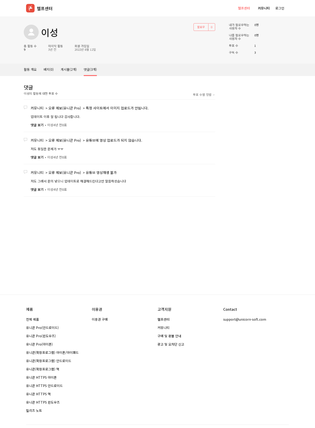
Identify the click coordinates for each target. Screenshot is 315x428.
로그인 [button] (279, 8)
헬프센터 (244, 8)
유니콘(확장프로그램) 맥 (42, 369)
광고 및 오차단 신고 (171, 344)
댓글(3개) (90, 69)
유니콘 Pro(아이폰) (39, 344)
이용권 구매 (100, 319)
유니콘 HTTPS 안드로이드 (44, 385)
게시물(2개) (69, 69)
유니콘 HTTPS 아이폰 (41, 377)
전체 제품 (32, 319)
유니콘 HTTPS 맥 (38, 394)
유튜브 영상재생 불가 (101, 172)
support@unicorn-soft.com (244, 319)
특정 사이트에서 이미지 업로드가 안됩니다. (117, 108)
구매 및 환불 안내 (169, 336)
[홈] (30, 8)
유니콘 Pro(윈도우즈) (41, 336)
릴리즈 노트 (34, 410)
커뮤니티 (264, 8)
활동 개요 (30, 69)
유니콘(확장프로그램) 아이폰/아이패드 (52, 352)
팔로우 (201, 27)
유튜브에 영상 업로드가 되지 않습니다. (114, 140)
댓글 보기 (37, 125)
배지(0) (49, 69)
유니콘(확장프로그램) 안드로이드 (48, 360)
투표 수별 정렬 (202, 94)
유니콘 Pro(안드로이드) (42, 327)
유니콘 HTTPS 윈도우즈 (43, 402)
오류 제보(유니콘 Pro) (64, 108)
